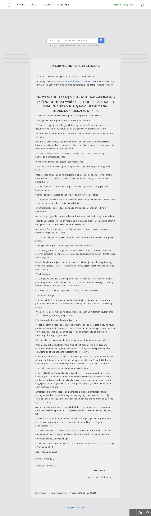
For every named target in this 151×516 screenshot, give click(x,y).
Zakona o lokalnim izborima (75, 81)
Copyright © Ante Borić (75, 507)
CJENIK (48, 4)
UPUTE (21, 4)
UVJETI (34, 4)
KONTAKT (63, 4)
